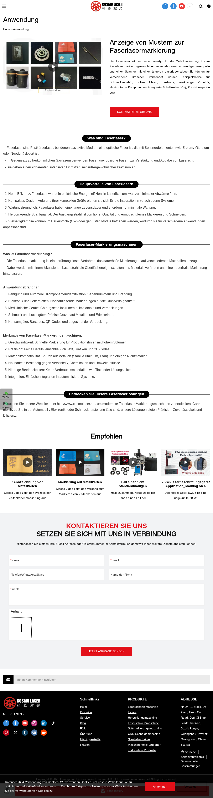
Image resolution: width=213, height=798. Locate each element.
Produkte (86, 712)
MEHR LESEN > (13, 714)
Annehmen (160, 786)
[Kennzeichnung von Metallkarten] (27, 462)
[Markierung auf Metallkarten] (80, 462)
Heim (6, 29)
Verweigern (192, 786)
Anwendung (21, 29)
